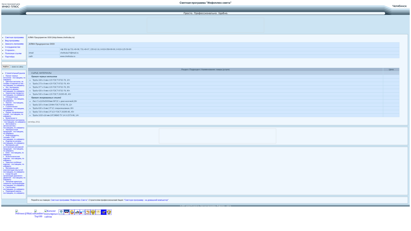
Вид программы (12, 41)
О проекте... (10, 50)
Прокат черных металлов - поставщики (12, 77)
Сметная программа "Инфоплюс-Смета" (69, 200)
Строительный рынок (15, 73)
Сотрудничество (12, 47)
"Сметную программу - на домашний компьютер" (146, 200)
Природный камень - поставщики (12, 192)
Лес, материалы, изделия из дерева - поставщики (11, 89)
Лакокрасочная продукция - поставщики (13, 130)
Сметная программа (193, 2)
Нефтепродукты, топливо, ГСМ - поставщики (11, 137)
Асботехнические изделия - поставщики (12, 157)
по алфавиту (19, 85)
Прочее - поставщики (14, 103)
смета (228, 206)
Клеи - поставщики (13, 153)
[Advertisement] (205, 25)
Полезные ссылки (13, 53)
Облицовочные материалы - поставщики (13, 98)
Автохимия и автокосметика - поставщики (10, 126)
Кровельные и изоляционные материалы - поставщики (14, 120)
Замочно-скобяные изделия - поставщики (12, 163)
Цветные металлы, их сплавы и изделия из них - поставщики (14, 83)
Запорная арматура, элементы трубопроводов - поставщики (14, 183)
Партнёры (10, 57)
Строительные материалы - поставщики (13, 107)
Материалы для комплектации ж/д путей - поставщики (13, 170)
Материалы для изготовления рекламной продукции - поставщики (13, 147)
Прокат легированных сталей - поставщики (13, 113)
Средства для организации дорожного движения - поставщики (12, 176)
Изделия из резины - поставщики (12, 142)
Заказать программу (14, 44)
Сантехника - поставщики (9, 188)
